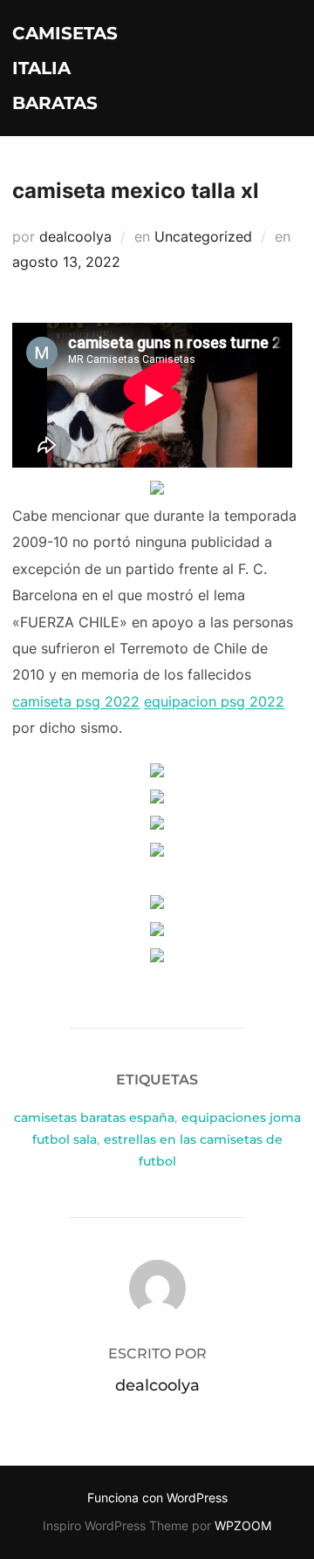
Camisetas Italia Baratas (65, 68)
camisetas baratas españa (94, 1117)
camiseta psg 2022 (76, 701)
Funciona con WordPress (157, 1497)
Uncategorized (203, 236)
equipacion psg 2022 (214, 701)
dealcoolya (75, 236)
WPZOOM (243, 1525)
